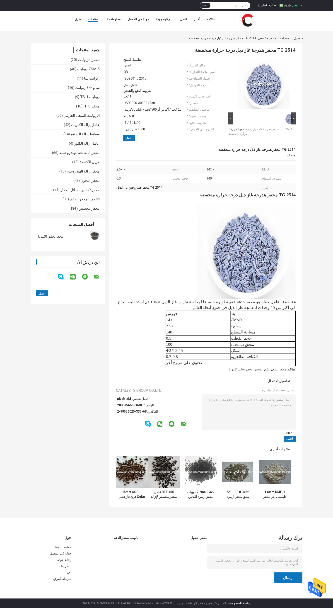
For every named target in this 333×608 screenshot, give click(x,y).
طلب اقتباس (267, 5)
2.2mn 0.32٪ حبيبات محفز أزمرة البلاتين (201, 494)
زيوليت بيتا (92, 78)
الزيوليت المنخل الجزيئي (82, 115)
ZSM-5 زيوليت (88, 69)
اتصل (129, 138)
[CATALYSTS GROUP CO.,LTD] (247, 20)
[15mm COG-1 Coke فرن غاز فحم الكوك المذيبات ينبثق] (132, 472)
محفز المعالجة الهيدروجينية (79, 153)
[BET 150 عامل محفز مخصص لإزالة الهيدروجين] (164, 472)
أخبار (197, 19)
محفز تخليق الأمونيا (50, 236)
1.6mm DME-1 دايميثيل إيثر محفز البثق (274, 494)
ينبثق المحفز (262, 369)
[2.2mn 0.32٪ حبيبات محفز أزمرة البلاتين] (201, 472)
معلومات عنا (113, 19)
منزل (78, 19)
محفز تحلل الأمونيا (241, 369)
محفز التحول (90, 180)
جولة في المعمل (138, 19)
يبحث (205, 5)
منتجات (93, 19)
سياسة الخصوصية (239, 603)
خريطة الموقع (62, 579)
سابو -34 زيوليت (87, 87)
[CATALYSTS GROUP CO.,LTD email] (99, 276)
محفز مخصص (267, 38)
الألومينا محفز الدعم (85, 199)
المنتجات (285, 38)
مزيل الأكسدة (90, 162)
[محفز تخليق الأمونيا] (95, 236)
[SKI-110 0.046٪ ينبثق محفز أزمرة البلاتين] (238, 472)
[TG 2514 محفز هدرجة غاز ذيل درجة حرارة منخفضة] (264, 84)
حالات (211, 19)
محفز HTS (91, 106)
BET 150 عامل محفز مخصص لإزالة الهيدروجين (164, 494)
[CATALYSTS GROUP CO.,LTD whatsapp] (87, 276)
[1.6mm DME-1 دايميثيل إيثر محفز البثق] (275, 472)
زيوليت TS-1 (90, 97)
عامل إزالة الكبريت (85, 125)
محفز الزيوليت (89, 60)
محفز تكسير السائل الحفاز (80, 190)
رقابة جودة (163, 19)
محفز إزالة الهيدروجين (83, 171)
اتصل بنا (182, 19)
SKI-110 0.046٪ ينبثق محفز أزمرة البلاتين (238, 494)
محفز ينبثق (279, 369)
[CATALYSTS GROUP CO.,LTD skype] (63, 276)
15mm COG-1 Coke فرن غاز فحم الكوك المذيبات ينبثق (132, 494)
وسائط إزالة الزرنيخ (85, 134)
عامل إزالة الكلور (87, 143)
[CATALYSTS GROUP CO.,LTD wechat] (75, 276)
